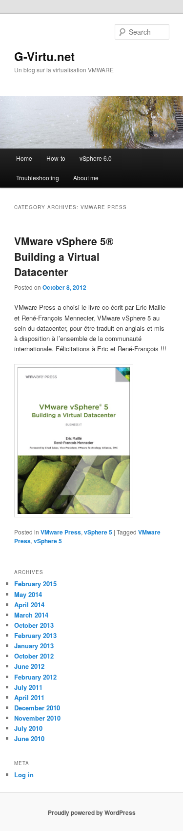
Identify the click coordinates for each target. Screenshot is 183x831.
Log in (24, 774)
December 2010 (37, 707)
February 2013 (35, 635)
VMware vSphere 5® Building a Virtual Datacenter (63, 256)
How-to (55, 158)
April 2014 (29, 604)
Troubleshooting (37, 177)
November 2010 (37, 718)
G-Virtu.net (44, 56)
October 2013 (34, 625)
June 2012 (29, 666)
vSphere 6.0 (96, 158)
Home (24, 158)
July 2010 (28, 728)
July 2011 (28, 687)
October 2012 (34, 656)
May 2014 (28, 594)
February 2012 (35, 677)
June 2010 (29, 738)
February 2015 (35, 583)
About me (86, 177)
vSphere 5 (98, 532)
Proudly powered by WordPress (92, 812)
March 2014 (31, 614)
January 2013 (34, 645)
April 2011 (29, 697)
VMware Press (61, 532)
